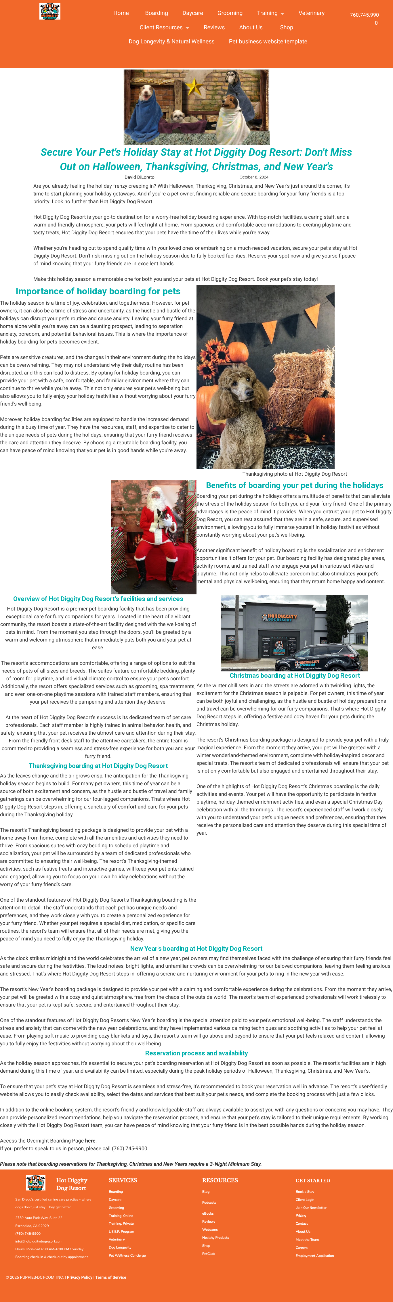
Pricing (301, 1215)
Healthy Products (215, 1238)
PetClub (208, 1254)
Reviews (208, 1222)
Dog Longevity (120, 1247)
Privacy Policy (79, 1277)
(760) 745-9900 (28, 1234)
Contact (302, 1224)
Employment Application (315, 1256)
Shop (206, 1246)
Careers (302, 1248)
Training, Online (121, 1216)
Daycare (115, 1200)
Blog (205, 1192)
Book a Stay (305, 1192)
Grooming (116, 1208)
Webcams (210, 1230)
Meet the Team (307, 1240)
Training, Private (121, 1224)
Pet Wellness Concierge (127, 1255)
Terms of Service (111, 1277)
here (90, 1141)
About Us (303, 1232)
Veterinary (117, 1239)
